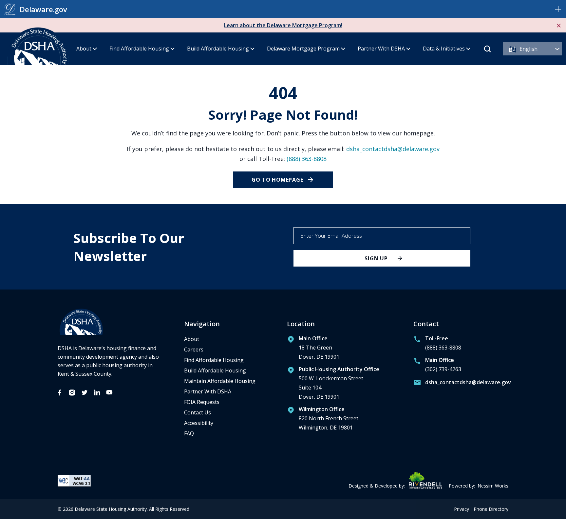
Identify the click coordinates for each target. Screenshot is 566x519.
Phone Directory (491, 509)
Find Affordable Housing (139, 48)
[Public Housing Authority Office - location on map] (333, 384)
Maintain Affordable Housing (219, 381)
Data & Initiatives (444, 48)
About (83, 48)
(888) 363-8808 (307, 159)
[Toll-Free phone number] (437, 344)
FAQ (189, 433)
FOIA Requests (201, 402)
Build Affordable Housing (218, 48)
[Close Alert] (559, 25)
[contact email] (460, 384)
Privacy (461, 509)
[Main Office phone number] (437, 366)
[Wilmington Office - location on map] (322, 420)
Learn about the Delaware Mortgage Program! (283, 25)
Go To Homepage (277, 179)
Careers (193, 349)
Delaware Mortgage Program (303, 48)
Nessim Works (493, 486)
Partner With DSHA (381, 48)
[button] (558, 9)
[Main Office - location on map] (313, 349)
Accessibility (198, 423)
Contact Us (197, 412)
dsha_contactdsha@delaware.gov (393, 149)
